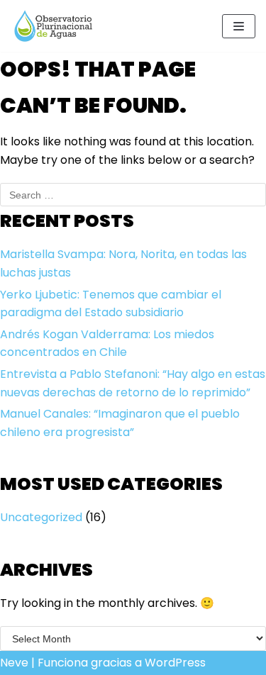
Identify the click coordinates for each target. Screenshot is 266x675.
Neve (14, 662)
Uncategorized (41, 517)
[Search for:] (133, 194)
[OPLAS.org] (53, 26)
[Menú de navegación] (238, 26)
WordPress (175, 662)
